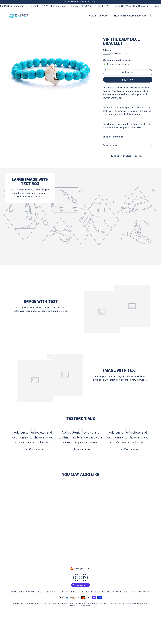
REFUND (85, 592)
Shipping (106, 53)
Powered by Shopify (85, 605)
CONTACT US (50, 592)
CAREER (105, 592)
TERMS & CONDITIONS (139, 592)
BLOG (39, 592)
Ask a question (110, 145)
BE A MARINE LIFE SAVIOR (130, 15)
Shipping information (113, 136)
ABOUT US (63, 592)
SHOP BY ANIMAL (27, 592)
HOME (92, 15)
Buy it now (127, 79)
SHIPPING (74, 592)
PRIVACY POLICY (119, 592)
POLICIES (95, 592)
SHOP (103, 15)
